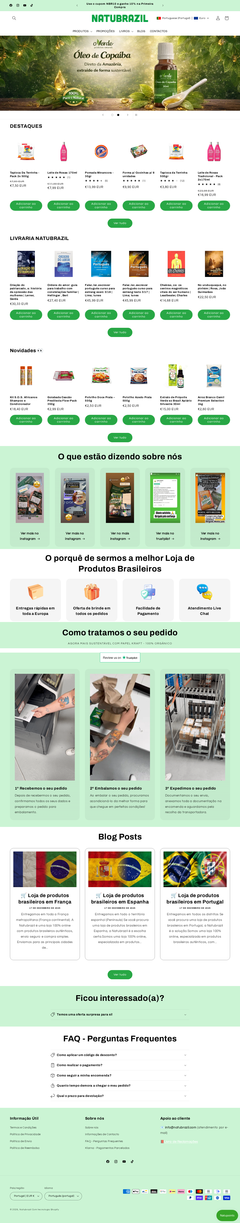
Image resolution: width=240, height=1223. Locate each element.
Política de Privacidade (25, 1134)
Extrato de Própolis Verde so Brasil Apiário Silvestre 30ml (176, 401)
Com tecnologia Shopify (45, 1210)
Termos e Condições (23, 1127)
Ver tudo (120, 223)
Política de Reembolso (25, 1148)
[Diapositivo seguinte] (128, 115)
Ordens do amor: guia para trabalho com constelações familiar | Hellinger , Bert (63, 290)
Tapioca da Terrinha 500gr (174, 174)
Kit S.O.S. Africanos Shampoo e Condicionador (24, 401)
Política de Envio (21, 1141)
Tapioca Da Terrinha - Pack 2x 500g (24, 174)
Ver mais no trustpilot (165, 536)
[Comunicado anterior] (77, 5)
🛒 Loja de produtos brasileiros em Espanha (120, 899)
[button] (14, 18)
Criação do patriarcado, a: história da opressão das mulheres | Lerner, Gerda (26, 292)
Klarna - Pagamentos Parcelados (107, 1148)
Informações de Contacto (102, 1134)
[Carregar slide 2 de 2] (118, 115)
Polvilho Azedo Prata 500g (137, 399)
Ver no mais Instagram (119, 536)
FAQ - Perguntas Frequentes (104, 1141)
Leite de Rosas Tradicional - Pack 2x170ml (210, 176)
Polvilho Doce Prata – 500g (100, 399)
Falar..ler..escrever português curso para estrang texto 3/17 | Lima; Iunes (137, 290)
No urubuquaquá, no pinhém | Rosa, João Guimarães (212, 288)
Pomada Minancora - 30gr (99, 174)
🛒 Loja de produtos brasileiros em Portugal (195, 899)
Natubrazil (25, 1210)
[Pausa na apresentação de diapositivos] (137, 115)
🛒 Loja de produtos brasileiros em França (44, 899)
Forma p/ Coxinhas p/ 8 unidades (139, 174)
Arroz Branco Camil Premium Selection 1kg (211, 401)
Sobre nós (91, 1127)
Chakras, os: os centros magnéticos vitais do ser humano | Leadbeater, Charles (175, 290)
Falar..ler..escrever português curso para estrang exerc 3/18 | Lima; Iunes (100, 290)
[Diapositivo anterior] (103, 115)
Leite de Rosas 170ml (62, 172)
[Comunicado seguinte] (163, 5)
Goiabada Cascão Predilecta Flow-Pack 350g (62, 401)
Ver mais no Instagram (29, 536)
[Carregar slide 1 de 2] (112, 115)
